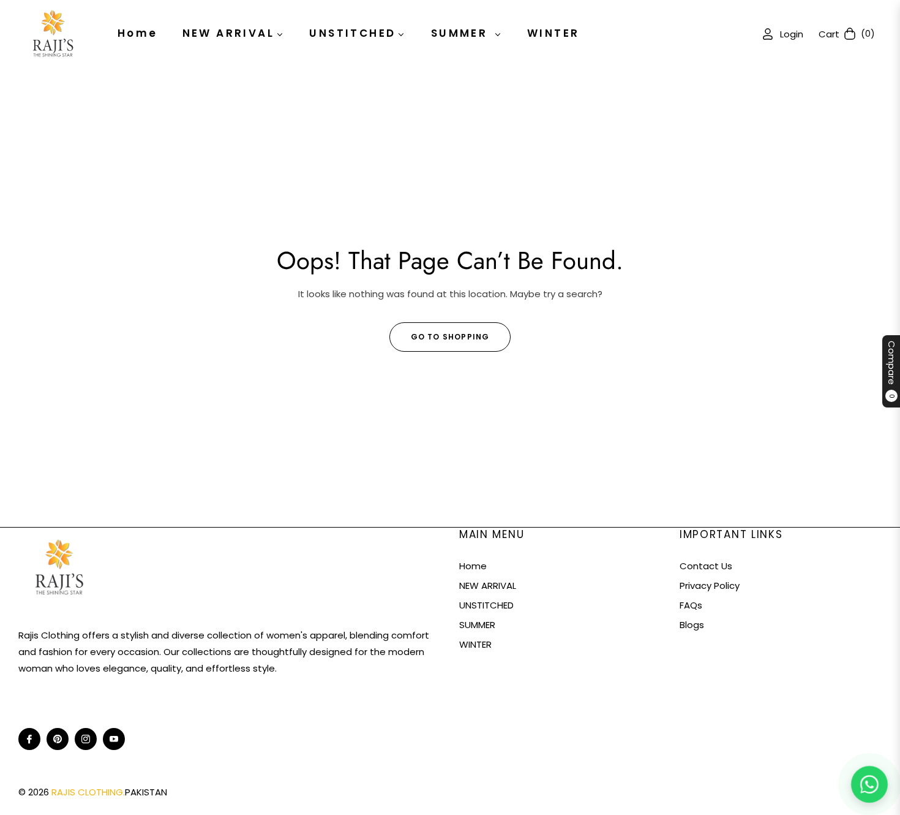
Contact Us (706, 565)
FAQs (691, 605)
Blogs (692, 624)
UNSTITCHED (486, 605)
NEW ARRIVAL (487, 585)
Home (473, 565)
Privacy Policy (710, 585)
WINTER (475, 644)
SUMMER (477, 624)
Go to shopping (450, 337)
